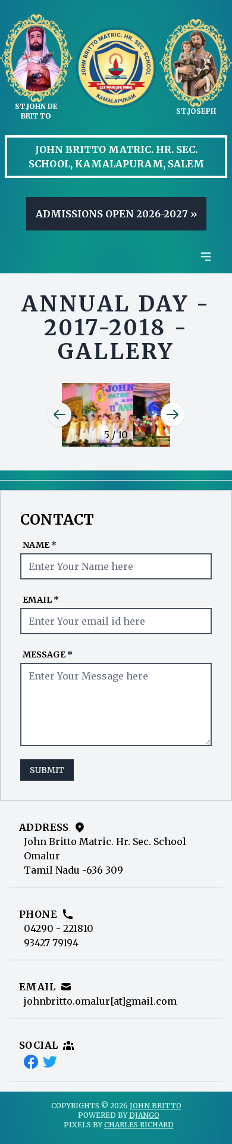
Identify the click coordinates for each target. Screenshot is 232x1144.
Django (144, 1115)
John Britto (155, 1105)
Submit (47, 770)
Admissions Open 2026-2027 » (116, 214)
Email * (41, 599)
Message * (48, 654)
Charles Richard (139, 1124)
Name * (40, 545)
